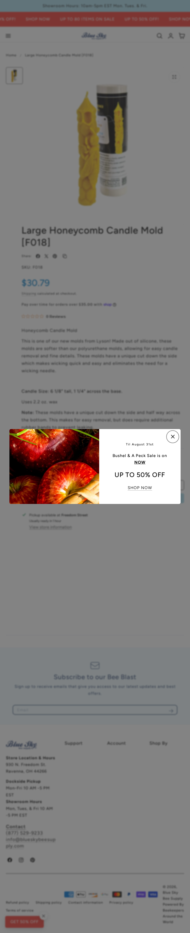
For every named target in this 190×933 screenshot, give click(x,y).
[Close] (172, 437)
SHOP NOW (140, 487)
